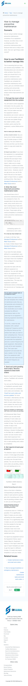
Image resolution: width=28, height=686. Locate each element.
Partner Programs (8, 669)
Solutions (6, 644)
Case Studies (7, 632)
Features (6, 630)
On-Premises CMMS (10, 659)
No (10, 590)
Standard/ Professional (10, 181)
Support (6, 640)
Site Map (6, 673)
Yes (17, 590)
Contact (6, 638)
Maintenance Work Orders (12, 655)
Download (6, 634)
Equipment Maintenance (11, 657)
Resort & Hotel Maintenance (12, 651)
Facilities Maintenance (11, 649)
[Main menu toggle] (25, 3)
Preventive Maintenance (11, 653)
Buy (5, 636)
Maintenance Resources (10, 671)
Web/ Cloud (7, 183)
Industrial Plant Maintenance (12, 647)
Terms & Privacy (8, 675)
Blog (5, 642)
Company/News (8, 665)
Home (5, 628)
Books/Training (7, 667)
